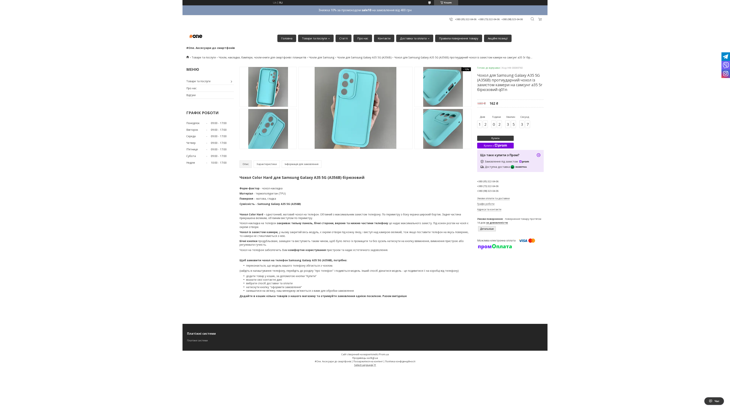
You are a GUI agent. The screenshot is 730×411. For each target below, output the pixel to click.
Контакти (384, 38)
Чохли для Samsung (321, 57)
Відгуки (191, 95)
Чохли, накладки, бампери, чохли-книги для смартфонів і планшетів (262, 57)
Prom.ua (384, 354)
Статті (343, 38)
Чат (717, 401)
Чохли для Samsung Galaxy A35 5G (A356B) (364, 57)
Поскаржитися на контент (368, 361)
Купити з (489, 145)
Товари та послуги (314, 38)
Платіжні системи (197, 340)
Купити (495, 138)
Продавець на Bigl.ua (365, 358)
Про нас (362, 38)
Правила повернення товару (458, 38)
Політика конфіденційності (400, 361)
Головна (286, 38)
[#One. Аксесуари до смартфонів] (195, 36)
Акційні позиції (498, 38)
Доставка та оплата (413, 38)
